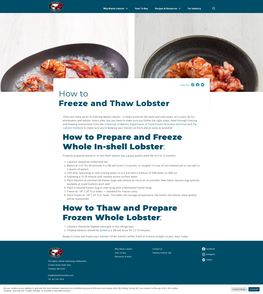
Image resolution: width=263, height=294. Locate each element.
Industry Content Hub (161, 252)
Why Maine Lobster (113, 8)
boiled (103, 230)
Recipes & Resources (166, 8)
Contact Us (157, 249)
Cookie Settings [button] (239, 289)
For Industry (194, 8)
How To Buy (141, 8)
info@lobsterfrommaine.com (61, 275)
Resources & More (123, 256)
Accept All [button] (254, 289)
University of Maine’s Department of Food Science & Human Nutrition (145, 124)
